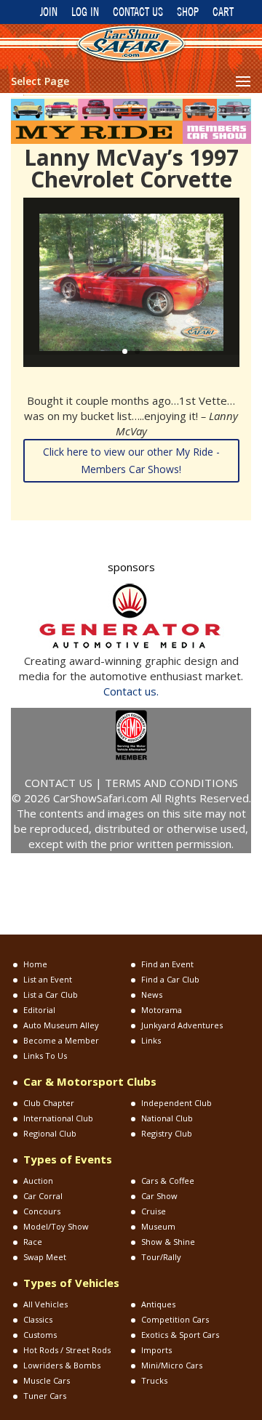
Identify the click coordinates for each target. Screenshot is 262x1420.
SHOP (188, 11)
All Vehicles (45, 1304)
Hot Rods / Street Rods (67, 1349)
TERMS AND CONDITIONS (171, 782)
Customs (40, 1334)
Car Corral (43, 1195)
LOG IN (85, 11)
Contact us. (131, 691)
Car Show (159, 1195)
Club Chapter (48, 1102)
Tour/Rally (161, 1256)
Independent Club (176, 1102)
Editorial (39, 1009)
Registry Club (166, 1133)
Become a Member (61, 1040)
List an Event (47, 979)
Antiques (158, 1304)
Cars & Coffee (167, 1180)
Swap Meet (44, 1256)
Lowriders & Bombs (61, 1365)
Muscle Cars (46, 1380)
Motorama (161, 1009)
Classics (37, 1319)
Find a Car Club (170, 979)
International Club (58, 1118)
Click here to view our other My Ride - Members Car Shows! (131, 460)
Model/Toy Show (56, 1226)
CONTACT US (138, 11)
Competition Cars (175, 1319)
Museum (158, 1226)
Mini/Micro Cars (171, 1365)
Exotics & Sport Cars (180, 1334)
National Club (167, 1118)
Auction (38, 1180)
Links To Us (45, 1055)
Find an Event (167, 964)
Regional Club (49, 1133)
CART (223, 11)
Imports (156, 1349)
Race (32, 1241)
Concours (41, 1211)
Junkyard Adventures (182, 1025)
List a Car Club (50, 994)
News (151, 994)
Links (151, 1040)
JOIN (48, 11)
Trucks (154, 1380)
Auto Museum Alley (61, 1025)
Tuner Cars (44, 1395)
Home (35, 964)
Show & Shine (168, 1241)
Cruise (153, 1211)
